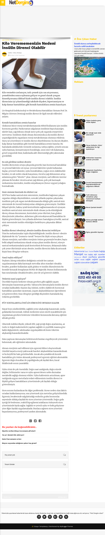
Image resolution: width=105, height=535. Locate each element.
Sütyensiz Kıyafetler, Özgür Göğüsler (94, 171)
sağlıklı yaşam (98, 259)
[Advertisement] (52, 21)
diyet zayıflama (16, 40)
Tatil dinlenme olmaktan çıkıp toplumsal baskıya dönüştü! (93, 198)
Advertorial (79, 251)
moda (82, 259)
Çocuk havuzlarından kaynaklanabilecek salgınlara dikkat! (94, 184)
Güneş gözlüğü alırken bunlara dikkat (94, 221)
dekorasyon (77, 257)
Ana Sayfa (5, 40)
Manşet (78, 254)
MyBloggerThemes (66, 526)
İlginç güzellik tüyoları (94, 232)
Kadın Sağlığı (99, 251)
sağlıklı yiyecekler (82, 262)
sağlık (88, 259)
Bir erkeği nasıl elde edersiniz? (93, 134)
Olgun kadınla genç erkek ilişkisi (93, 121)
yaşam (94, 262)
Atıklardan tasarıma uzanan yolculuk (93, 159)
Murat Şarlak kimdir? (94, 207)
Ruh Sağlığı (88, 254)
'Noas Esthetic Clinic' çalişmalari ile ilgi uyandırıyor (94, 147)
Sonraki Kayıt (62, 497)
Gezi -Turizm (89, 251)
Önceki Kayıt (7, 497)
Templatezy (43, 526)
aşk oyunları (99, 254)
